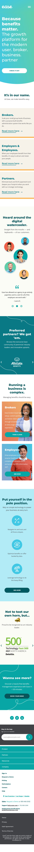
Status (4, 817)
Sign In (4, 773)
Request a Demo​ (8, 777)
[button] (1, 362)
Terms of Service (7, 831)
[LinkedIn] (22, 718)
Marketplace (6, 784)
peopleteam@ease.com (10, 810)
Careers (4, 787)
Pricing (4, 780)
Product (5, 749)
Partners (5, 755)
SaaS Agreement (7, 826)
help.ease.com (13, 805)
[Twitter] (17, 718)
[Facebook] (12, 718)
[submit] (29, 737)
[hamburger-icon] (29, 7)
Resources (5, 761)
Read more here (10, 130)
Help (3, 791)
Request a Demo (12, 801)
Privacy (4, 822)
